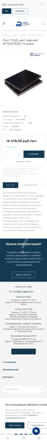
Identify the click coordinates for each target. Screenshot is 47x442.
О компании (9, 362)
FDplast (15, 126)
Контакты (8, 377)
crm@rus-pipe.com (23, 291)
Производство (11, 369)
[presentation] (44, 185)
